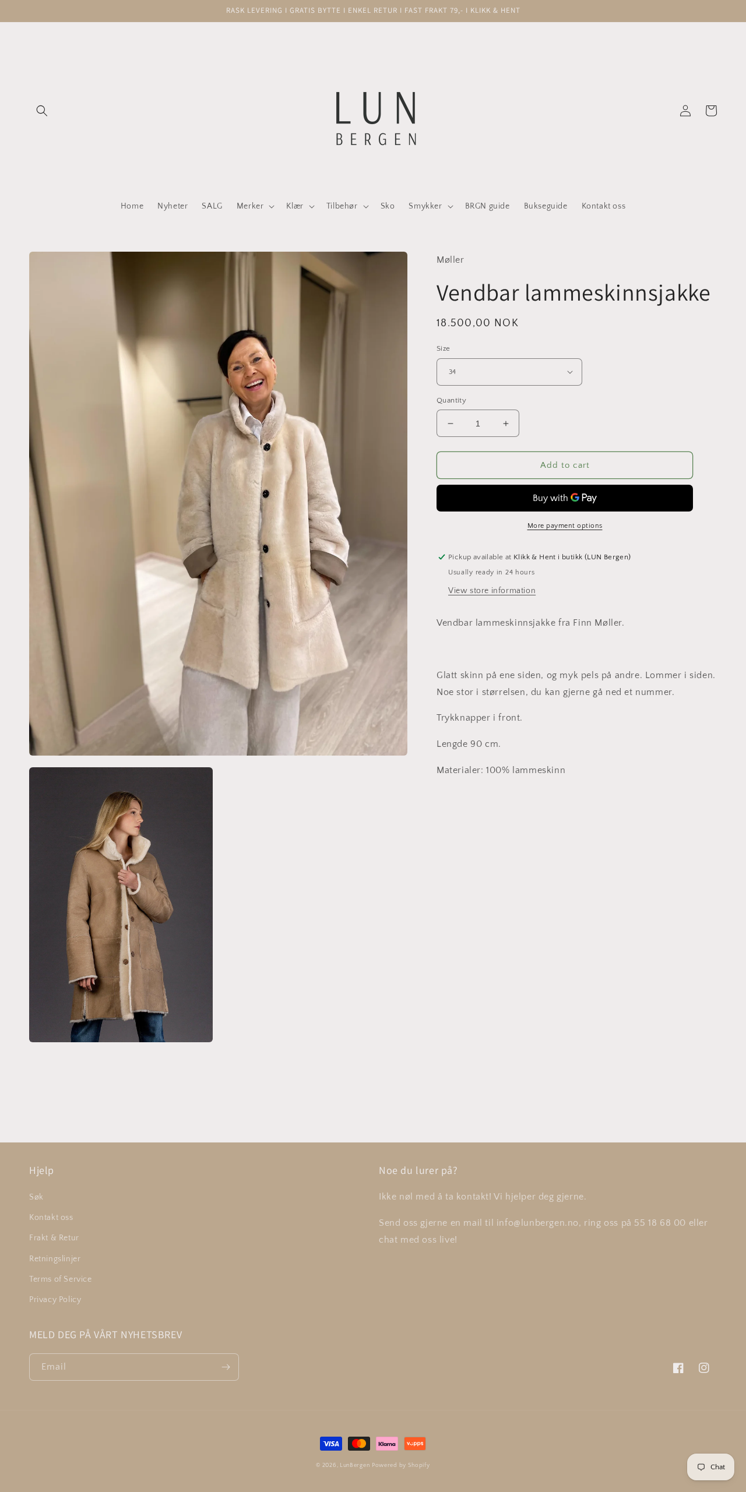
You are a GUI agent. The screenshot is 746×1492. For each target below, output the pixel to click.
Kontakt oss (51, 1217)
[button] (42, 111)
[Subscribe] (225, 1367)
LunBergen (355, 1465)
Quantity (451, 400)
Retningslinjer (54, 1259)
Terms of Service (60, 1279)
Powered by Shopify (401, 1465)
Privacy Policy (55, 1299)
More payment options (565, 526)
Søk (36, 1197)
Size (444, 348)
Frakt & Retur (54, 1238)
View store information (492, 590)
